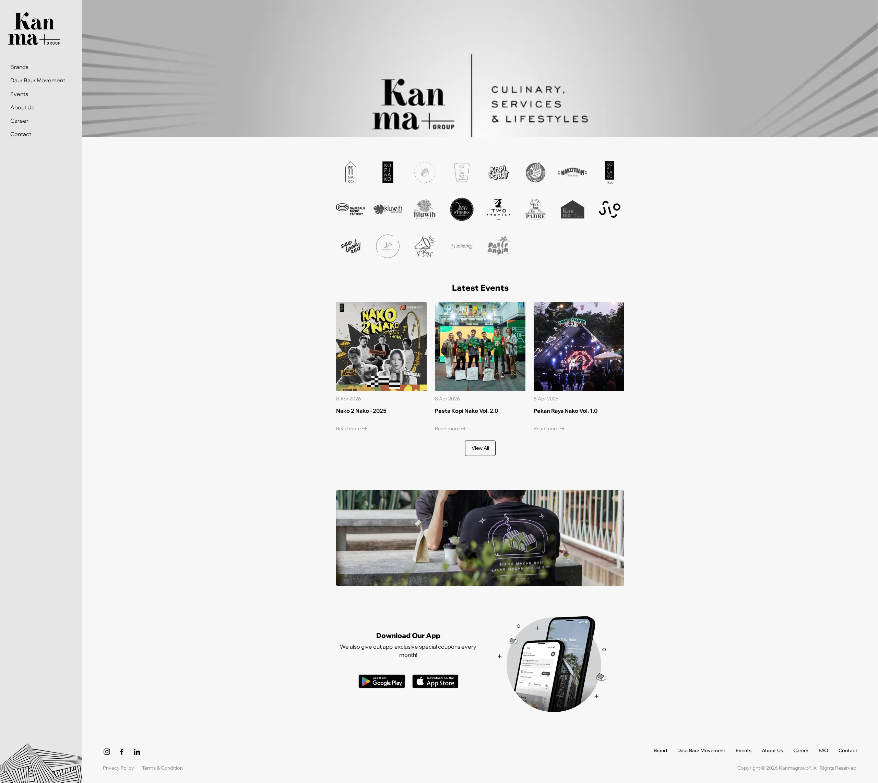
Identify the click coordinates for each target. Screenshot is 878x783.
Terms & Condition (162, 768)
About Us (22, 107)
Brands (19, 67)
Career (19, 121)
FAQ (823, 751)
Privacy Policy (118, 768)
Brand (660, 751)
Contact (20, 134)
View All (480, 448)
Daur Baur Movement (37, 80)
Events (19, 94)
